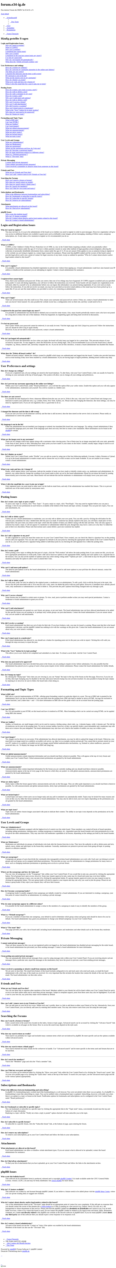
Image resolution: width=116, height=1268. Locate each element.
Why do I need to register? (14, 45)
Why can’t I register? (12, 49)
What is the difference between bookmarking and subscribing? (27, 194)
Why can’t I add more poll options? (18, 98)
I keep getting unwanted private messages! (20, 164)
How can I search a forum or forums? (18, 180)
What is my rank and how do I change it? (20, 82)
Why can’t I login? (12, 54)
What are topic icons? (13, 136)
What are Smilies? (11, 124)
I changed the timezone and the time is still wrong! (23, 74)
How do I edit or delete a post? (16, 92)
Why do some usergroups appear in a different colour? (24, 152)
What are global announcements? (17, 128)
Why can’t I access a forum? (15, 102)
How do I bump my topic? (14, 114)
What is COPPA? (11, 47)
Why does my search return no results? (19, 182)
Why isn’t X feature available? (16, 216)
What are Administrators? (14, 142)
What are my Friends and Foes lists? (18, 172)
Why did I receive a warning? (16, 106)
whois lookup (46, 1206)
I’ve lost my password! (13, 58)
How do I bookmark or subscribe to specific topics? (23, 196)
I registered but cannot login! (15, 51)
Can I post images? (12, 126)
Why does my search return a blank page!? (20, 184)
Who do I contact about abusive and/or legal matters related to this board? (31, 218)
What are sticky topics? (13, 132)
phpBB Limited (66, 1179)
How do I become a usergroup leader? (19, 150)
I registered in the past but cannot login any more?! (23, 56)
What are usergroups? (13, 146)
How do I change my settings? (16, 68)
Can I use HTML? (12, 122)
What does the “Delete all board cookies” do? (21, 62)
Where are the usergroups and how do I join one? (23, 148)
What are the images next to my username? (20, 78)
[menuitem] (14, 22)
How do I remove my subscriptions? (18, 200)
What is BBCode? (11, 120)
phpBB (8, 430)
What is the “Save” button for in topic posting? (22, 110)
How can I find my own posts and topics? (20, 188)
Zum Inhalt (5, 14)
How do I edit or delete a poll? (16, 100)
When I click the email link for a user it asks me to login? (25, 84)
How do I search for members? (16, 186)
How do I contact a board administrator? (19, 220)
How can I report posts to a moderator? (19, 108)
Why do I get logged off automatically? (19, 60)
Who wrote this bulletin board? (16, 214)
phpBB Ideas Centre (102, 1191)
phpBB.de (25, 1251)
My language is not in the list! (16, 76)
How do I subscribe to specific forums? (19, 198)
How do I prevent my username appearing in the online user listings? (29, 70)
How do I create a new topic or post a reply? (21, 90)
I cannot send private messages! (16, 162)
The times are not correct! (14, 72)
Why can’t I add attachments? (16, 104)
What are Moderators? (13, 144)
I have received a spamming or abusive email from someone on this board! (31, 166)
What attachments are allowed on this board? (21, 206)
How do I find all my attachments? (17, 208)
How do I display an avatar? (15, 80)
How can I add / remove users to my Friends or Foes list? (25, 174)
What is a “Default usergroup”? (16, 154)
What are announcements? (14, 130)
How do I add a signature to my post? (18, 94)
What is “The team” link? (14, 156)
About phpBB (56, 1181)
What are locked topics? (14, 134)
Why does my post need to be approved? (20, 112)
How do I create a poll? (13, 96)
